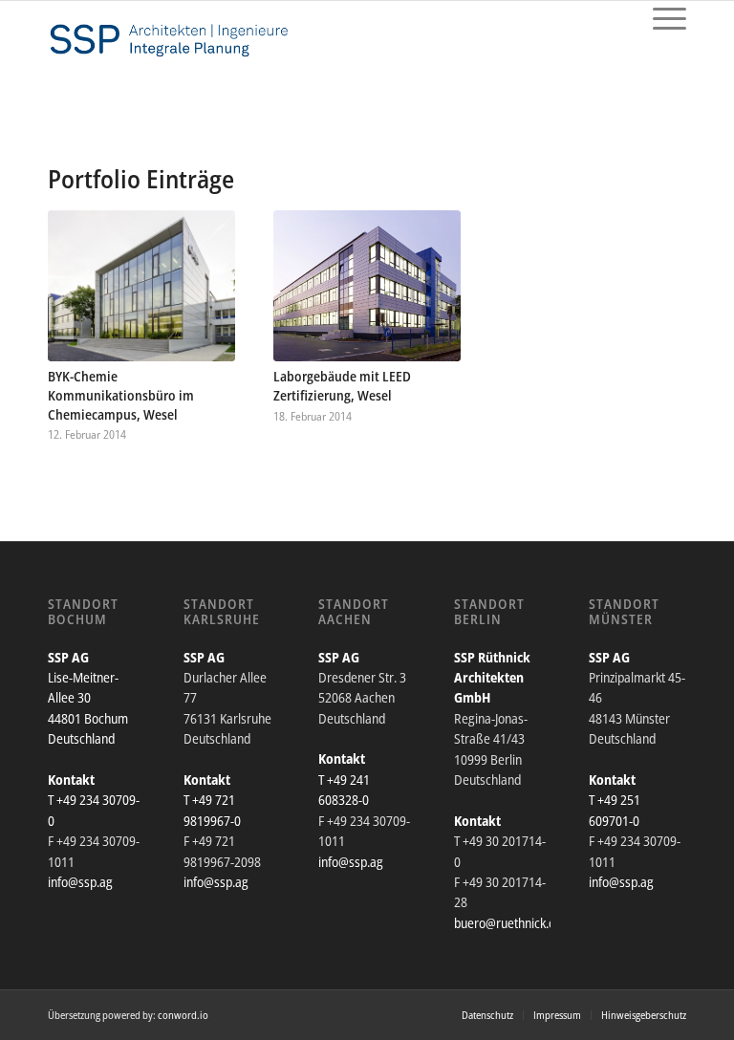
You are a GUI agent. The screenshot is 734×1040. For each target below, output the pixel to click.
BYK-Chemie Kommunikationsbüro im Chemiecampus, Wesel (121, 395)
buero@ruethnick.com (513, 923)
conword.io (183, 1015)
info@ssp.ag (80, 882)
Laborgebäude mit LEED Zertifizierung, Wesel (342, 385)
